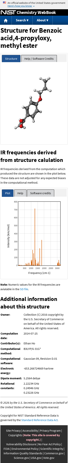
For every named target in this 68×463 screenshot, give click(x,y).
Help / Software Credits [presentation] (39, 58)
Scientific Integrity (51, 449)
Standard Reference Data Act (39, 420)
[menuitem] (6, 20)
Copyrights (15, 435)
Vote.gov (48, 458)
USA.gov (36, 458)
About (41, 20)
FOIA (7, 449)
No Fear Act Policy (49, 444)
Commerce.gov (53, 453)
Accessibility (30, 430)
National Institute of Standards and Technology (8, 12)
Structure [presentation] (11, 58)
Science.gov (21, 458)
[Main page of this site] (6, 20)
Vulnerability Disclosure (21, 444)
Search (21, 20)
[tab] (11, 58)
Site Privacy (13, 430)
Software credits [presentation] (40, 193)
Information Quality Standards (23, 453)
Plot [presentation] (7, 193)
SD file (24, 289)
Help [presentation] (20, 193)
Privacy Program (50, 430)
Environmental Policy (25, 449)
